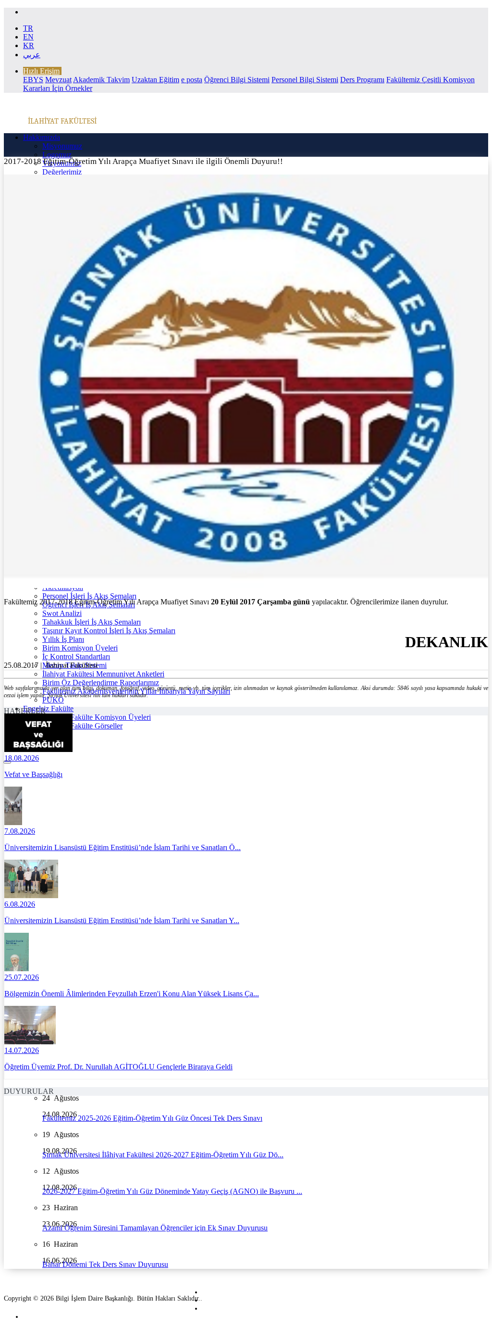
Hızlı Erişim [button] (41, 71)
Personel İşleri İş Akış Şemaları (89, 596)
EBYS (33, 79)
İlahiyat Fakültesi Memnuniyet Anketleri (103, 674)
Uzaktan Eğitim (155, 79)
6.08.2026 (19, 904)
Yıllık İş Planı (63, 639)
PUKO (53, 700)
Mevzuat (58, 79)
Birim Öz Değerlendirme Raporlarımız (100, 682)
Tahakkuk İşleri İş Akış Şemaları (91, 622)
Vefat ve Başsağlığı (33, 774)
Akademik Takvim (101, 79)
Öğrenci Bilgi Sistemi (237, 79)
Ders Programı (362, 79)
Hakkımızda (41, 137)
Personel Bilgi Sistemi (304, 79)
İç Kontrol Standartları (76, 656)
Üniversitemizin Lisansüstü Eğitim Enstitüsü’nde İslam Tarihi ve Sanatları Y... (121, 920)
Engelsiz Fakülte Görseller (82, 726)
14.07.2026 (21, 1050)
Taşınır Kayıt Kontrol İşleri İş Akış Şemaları (108, 630)
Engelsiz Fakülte (48, 708)
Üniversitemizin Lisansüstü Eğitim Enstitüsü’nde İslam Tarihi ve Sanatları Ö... (122, 847)
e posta (191, 79)
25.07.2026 (21, 977)
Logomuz (57, 154)
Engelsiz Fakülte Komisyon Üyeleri (96, 717)
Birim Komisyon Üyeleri (80, 648)
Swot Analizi (62, 613)
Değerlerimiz (62, 172)
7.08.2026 (19, 831)
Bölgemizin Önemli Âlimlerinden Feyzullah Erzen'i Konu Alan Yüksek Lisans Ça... (131, 994)
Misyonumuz (62, 146)
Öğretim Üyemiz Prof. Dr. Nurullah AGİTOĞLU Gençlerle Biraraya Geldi (118, 1067)
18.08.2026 (21, 758)
